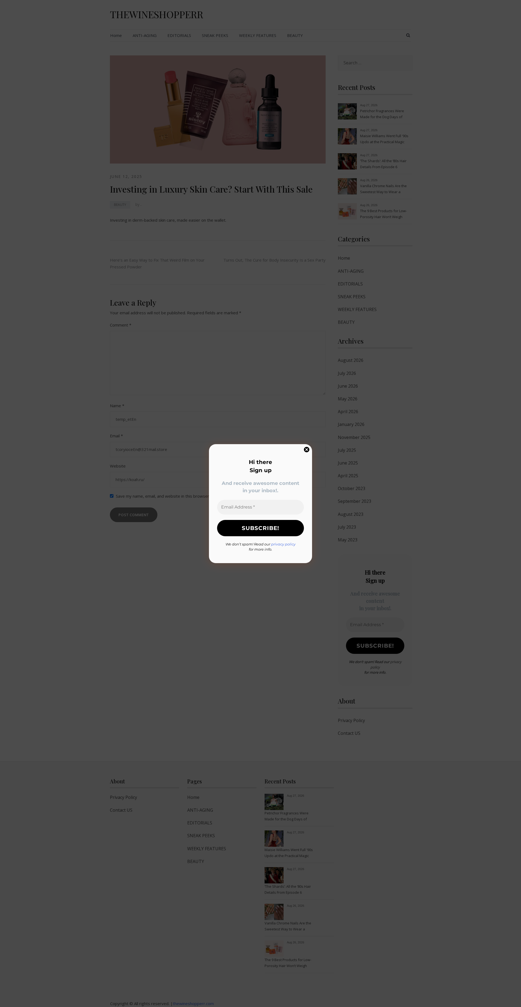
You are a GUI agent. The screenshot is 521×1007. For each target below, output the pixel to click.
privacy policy (283, 544)
